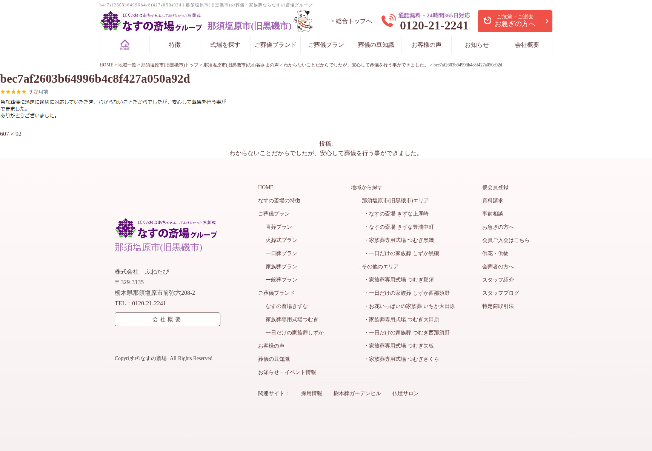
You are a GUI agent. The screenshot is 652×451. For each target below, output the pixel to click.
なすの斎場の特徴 (279, 200)
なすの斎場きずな (287, 306)
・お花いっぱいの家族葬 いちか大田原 (406, 306)
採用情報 (311, 393)
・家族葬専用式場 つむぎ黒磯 (396, 240)
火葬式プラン (281, 240)
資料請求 (492, 200)
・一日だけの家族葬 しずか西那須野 (404, 293)
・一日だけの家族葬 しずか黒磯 (398, 253)
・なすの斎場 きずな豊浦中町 (396, 227)
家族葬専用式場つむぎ (292, 319)
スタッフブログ (500, 293)
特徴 (175, 45)
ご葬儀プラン (326, 45)
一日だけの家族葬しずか (295, 333)
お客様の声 (426, 45)
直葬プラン (279, 227)
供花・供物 (495, 253)
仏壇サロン (405, 393)
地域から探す (367, 187)
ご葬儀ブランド (275, 45)
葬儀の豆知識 (376, 45)
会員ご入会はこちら (506, 240)
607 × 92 (11, 134)
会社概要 (527, 45)
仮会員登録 (495, 187)
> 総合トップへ (351, 21)
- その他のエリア (378, 266)
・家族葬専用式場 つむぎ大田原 (398, 319)
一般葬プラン (281, 280)
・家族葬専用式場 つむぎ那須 (396, 280)
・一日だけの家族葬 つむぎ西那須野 (404, 333)
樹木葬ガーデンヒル (357, 393)
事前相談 (492, 214)
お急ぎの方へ (498, 227)
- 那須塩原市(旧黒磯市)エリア (393, 200)
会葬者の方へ (498, 266)
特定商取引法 (498, 306)
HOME (266, 187)
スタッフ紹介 (498, 280)
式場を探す (225, 45)
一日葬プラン (281, 253)
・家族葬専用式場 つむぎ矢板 (396, 346)
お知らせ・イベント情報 (287, 372)
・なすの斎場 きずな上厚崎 (393, 214)
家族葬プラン (281, 266)
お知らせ (477, 45)
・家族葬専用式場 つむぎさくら (398, 359)
